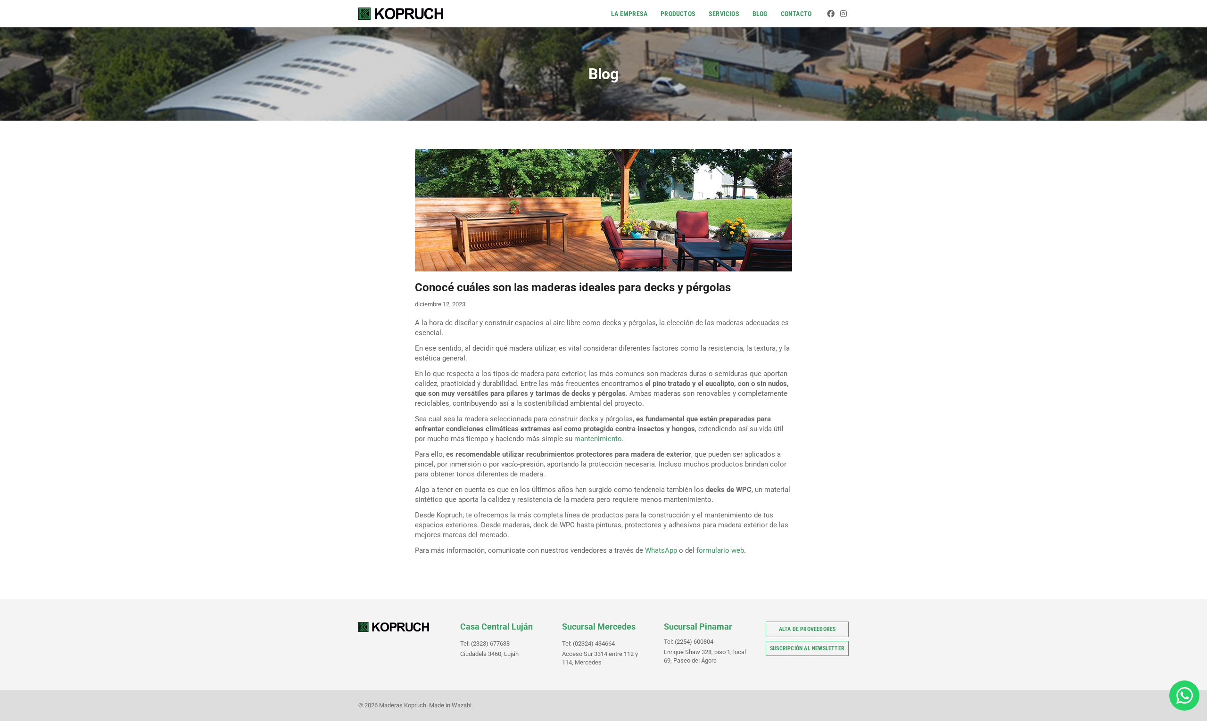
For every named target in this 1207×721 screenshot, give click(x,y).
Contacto (796, 13)
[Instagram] (843, 13)
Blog (760, 13)
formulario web (720, 550)
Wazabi (461, 705)
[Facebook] (831, 13)
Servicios (724, 13)
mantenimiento (598, 438)
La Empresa (629, 13)
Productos (678, 13)
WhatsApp (661, 550)
